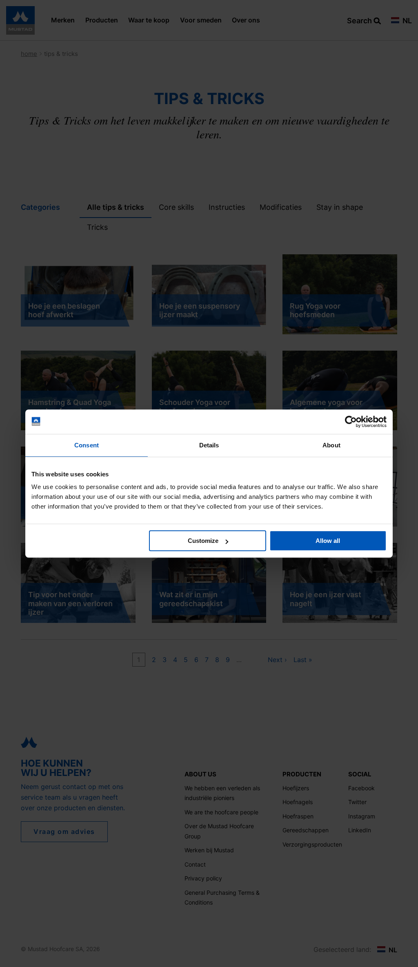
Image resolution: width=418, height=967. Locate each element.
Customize (203, 540)
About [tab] (331, 445)
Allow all (328, 540)
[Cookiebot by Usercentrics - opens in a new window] (351, 422)
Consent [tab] (86, 445)
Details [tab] (209, 445)
